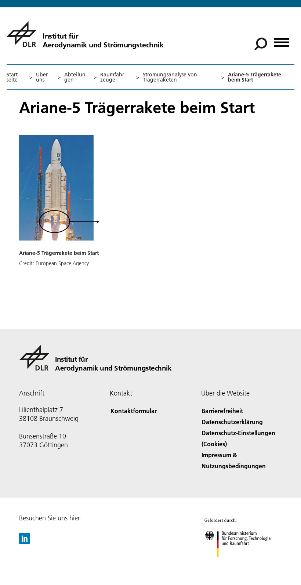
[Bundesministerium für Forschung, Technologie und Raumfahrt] (242, 564)
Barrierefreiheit (222, 411)
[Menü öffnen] (281, 40)
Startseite (13, 77)
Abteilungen (75, 77)
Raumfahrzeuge (113, 77)
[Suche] (261, 43)
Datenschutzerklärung (232, 422)
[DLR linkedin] (24, 542)
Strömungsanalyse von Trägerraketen (170, 77)
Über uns (42, 77)
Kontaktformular (133, 411)
